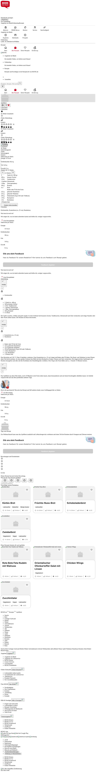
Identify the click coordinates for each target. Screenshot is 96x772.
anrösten (12, 359)
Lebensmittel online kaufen (12, 673)
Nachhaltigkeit (8, 687)
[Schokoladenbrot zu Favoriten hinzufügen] (91, 490)
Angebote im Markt (10, 657)
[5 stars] (31, 480)
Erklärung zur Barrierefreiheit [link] (13, 753)
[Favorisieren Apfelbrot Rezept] (7, 105)
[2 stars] (11, 480)
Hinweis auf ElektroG (11, 750)
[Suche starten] (20, 83)
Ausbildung (7, 692)
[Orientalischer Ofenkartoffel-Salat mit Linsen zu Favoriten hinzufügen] (59, 550)
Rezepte (11, 612)
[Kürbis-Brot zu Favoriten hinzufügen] (27, 490)
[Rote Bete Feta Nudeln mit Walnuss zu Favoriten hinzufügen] (27, 550)
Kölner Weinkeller (9, 728)
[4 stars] (24, 480)
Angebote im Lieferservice (12, 658)
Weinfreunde (8, 725)
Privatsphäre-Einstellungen (12, 746)
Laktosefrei (4, 107)
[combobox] (9, 84)
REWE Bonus (8, 660)
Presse (6, 694)
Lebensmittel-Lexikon (11, 705)
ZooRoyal (7, 726)
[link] (49, 57)
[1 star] (5, 480)
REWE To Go (8, 721)
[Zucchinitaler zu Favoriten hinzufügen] (27, 585)
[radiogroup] (48, 480)
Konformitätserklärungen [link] (11, 752)
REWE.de (4, 612)
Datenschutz (8, 741)
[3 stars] (18, 480)
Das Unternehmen (9, 689)
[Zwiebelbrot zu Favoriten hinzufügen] (27, 519)
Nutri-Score (7, 712)
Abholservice (8, 676)
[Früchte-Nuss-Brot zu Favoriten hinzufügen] (59, 490)
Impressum (7, 743)
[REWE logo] (4, 52)
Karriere (6, 691)
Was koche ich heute (10, 710)
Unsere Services (9, 662)
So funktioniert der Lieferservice (14, 675)
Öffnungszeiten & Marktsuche (13, 709)
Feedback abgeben (48, 265)
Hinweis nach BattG (10, 748)
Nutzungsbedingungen (11, 745)
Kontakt (6, 696)
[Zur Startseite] (7, 11)
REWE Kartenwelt (10, 723)
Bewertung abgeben (7, 483)
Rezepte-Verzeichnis (10, 707)
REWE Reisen (8, 720)
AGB (6, 740)
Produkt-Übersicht (9, 678)
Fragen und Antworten (11, 704)
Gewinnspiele (8, 663)
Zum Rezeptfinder (8, 220)
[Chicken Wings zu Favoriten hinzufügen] (91, 550)
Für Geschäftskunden (10, 680)
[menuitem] (5, 28)
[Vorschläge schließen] (2, 86)
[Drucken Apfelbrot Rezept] (2, 105)
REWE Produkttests (10, 665)
